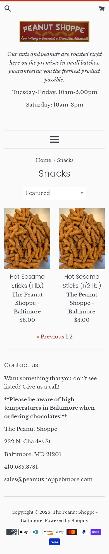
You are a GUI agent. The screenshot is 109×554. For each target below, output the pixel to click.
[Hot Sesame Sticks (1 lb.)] (27, 238)
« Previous (50, 336)
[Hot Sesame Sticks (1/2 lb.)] (82, 238)
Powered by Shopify (67, 520)
